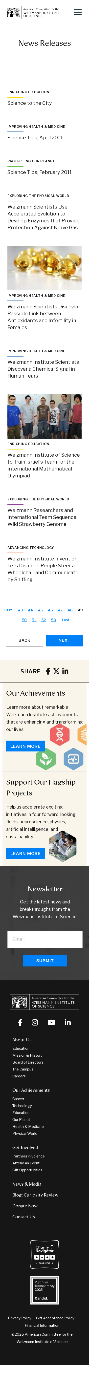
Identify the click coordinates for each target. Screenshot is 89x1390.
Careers (19, 1076)
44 (30, 610)
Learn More (25, 746)
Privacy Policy (19, 1318)
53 (53, 620)
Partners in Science (28, 1156)
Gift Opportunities (27, 1170)
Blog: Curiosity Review (35, 1195)
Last (65, 620)
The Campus (22, 1069)
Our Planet (21, 1119)
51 (34, 620)
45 (40, 610)
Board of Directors (28, 1062)
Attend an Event (26, 1163)
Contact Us (23, 1216)
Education (20, 1048)
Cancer (18, 1099)
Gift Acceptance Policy (55, 1318)
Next (65, 640)
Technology (22, 1106)
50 (24, 620)
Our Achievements (35, 693)
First (8, 610)
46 (50, 610)
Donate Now (25, 1205)
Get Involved (25, 1147)
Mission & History (27, 1055)
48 (70, 610)
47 (60, 610)
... (60, 620)
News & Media (27, 1184)
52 (43, 620)
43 (20, 610)
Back (24, 640)
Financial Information (42, 1325)
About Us (22, 1039)
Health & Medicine (28, 1126)
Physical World (24, 1133)
